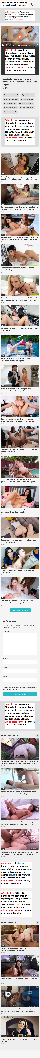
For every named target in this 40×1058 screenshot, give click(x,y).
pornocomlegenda (12, 99)
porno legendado (28, 95)
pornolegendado (27, 99)
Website (5, 676)
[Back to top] (36, 1054)
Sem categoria (10, 103)
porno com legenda (12, 95)
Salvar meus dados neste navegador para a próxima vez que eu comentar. (20, 688)
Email (5, 667)
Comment (6, 631)
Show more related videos (20, 610)
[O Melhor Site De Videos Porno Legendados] (14, 4)
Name (5, 658)
